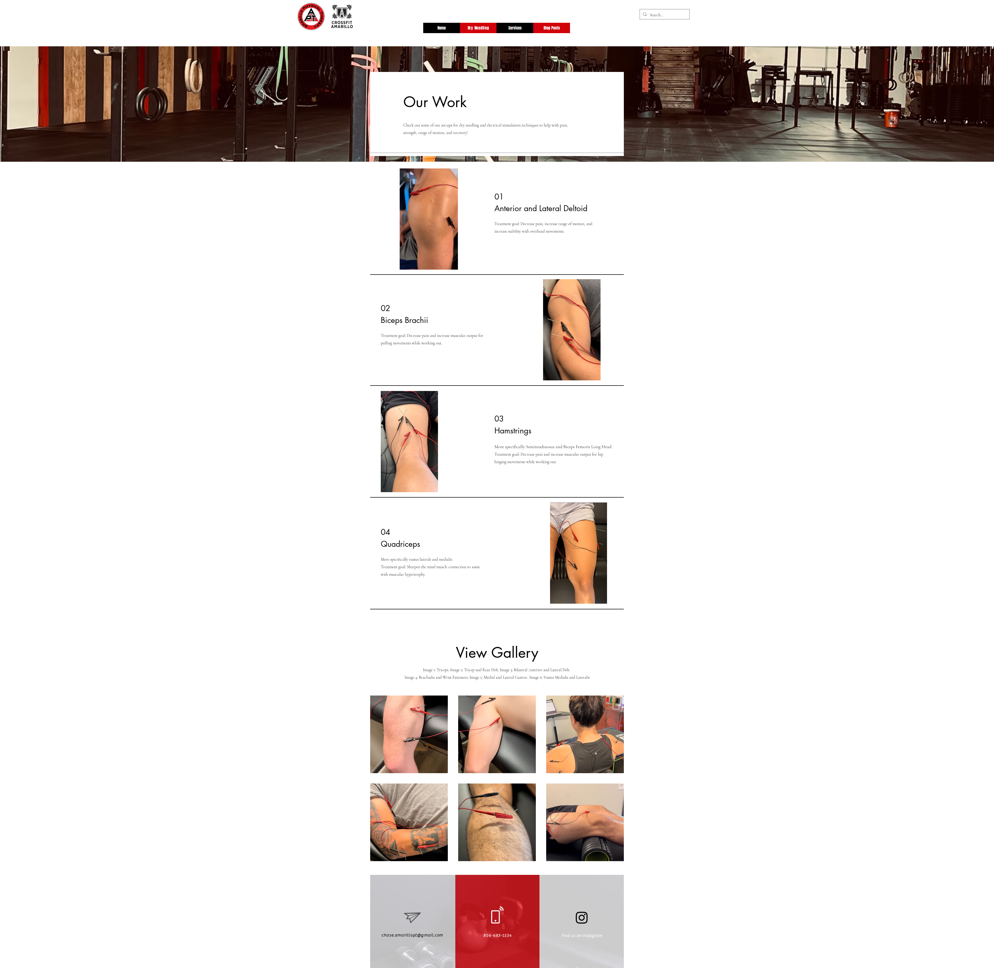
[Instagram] (582, 917)
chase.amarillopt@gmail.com (412, 935)
